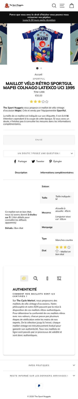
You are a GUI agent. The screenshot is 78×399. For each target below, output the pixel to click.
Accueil (38, 74)
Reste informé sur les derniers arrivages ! (39, 376)
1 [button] (37, 68)
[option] (39, 17)
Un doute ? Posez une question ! (39, 153)
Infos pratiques (39, 365)
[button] (24, 278)
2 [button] (41, 68)
